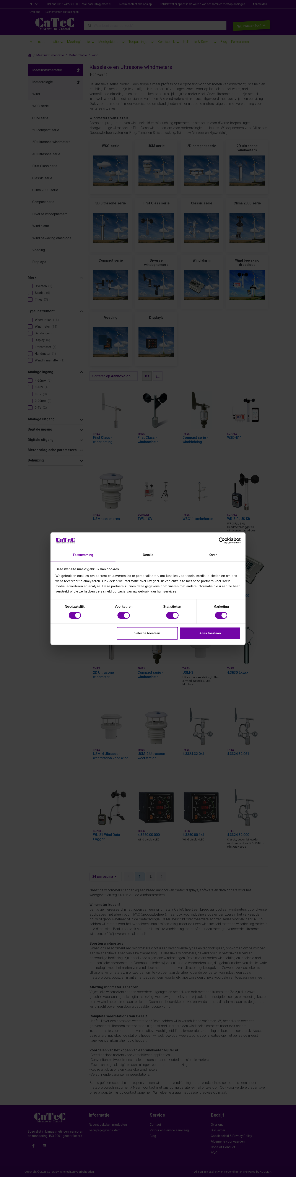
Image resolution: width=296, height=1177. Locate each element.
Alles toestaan (210, 633)
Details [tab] (148, 555)
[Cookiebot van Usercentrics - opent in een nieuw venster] (222, 540)
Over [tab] (213, 555)
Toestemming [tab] (83, 555)
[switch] (123, 615)
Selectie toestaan (147, 633)
